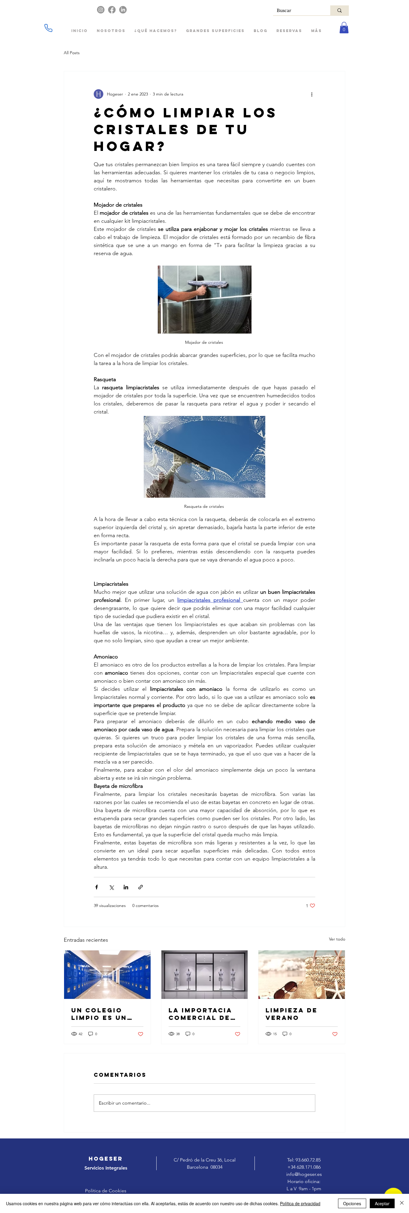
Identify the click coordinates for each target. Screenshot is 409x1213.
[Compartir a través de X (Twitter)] (111, 887)
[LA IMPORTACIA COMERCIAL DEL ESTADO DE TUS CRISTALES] (204, 974)
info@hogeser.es (304, 1174)
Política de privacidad (300, 1203)
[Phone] (48, 28)
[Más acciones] (311, 94)
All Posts (72, 52)
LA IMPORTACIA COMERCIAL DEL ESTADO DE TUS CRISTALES (202, 1013)
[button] (344, 27)
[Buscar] (339, 10)
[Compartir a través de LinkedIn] (126, 887)
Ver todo (337, 939)
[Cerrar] (401, 1203)
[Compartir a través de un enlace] (140, 887)
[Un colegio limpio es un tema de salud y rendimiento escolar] (107, 974)
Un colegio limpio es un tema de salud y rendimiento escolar (104, 1013)
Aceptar (382, 1203)
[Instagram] (100, 9)
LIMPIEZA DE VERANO (292, 1013)
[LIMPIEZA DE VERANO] (301, 974)
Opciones (352, 1203)
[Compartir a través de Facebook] (96, 887)
